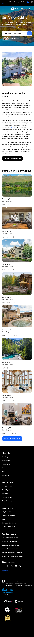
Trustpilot (5, 570)
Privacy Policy (6, 519)
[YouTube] (16, 566)
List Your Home (7, 486)
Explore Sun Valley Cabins (12, 158)
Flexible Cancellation (8, 515)
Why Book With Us (8, 512)
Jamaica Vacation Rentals (10, 549)
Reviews (4, 468)
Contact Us (5, 475)
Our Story (5, 457)
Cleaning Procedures (8, 527)
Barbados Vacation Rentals (10, 545)
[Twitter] (12, 566)
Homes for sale (7, 497)
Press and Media (7, 464)
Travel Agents (6, 490)
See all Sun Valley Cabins (12, 438)
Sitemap (30, 585)
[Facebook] (3, 566)
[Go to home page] (17, 8)
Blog (3, 471)
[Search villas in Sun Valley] (29, 33)
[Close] (32, 2)
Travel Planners (6, 460)
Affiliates (5, 493)
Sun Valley (13, 127)
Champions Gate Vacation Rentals (12, 556)
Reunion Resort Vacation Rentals (12, 552)
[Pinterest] (20, 566)
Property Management (9, 501)
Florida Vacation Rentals (9, 541)
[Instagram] (7, 566)
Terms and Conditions (9, 523)
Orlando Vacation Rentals (10, 538)
